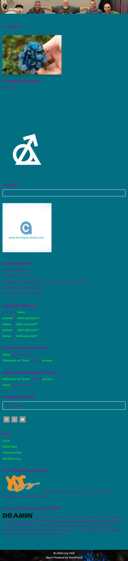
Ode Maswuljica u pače (16, 269)
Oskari (21, 312)
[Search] (122, 192)
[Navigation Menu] (122, 7)
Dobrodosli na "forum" (16, 360)
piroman (7, 318)
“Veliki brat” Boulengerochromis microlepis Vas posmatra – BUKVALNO (45, 281)
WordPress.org (11, 458)
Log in (6, 440)
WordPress (75, 557)
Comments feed (12, 452)
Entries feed (9, 446)
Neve (49, 557)
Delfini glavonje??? (28, 318)
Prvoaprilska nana (21, 80)
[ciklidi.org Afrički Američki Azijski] (12, 6)
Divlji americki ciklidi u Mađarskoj (22, 293)
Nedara (6, 324)
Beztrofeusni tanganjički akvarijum (23, 287)
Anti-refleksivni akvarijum (17, 275)
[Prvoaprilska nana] (32, 55)
